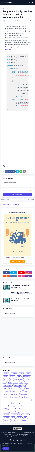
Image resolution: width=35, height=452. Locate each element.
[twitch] (28, 276)
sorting (5, 411)
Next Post (30, 199)
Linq (22, 397)
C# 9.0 (15, 382)
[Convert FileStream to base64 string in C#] (6, 300)
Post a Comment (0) (17, 194)
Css (26, 382)
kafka (17, 394)
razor (5, 406)
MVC (13, 400)
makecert (6, 400)
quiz (20, 403)
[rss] (24, 440)
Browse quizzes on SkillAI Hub (11, 204)
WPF (12, 420)
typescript (6, 417)
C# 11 (9, 382)
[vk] (13, 276)
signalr (18, 408)
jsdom (5, 394)
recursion (17, 406)
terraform (23, 411)
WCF (25, 417)
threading (6, 414)
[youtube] (21, 272)
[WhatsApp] (20, 171)
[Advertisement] (17, 145)
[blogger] (6, 276)
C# (7, 8)
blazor (15, 379)
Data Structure (7, 385)
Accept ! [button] (6, 448)
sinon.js (25, 408)
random (26, 403)
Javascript (14, 391)
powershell (7, 403)
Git (17, 388)
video (13, 417)
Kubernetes (24, 394)
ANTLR (28, 373)
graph (21, 388)
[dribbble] (21, 276)
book (21, 379)
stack (16, 411)
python (14, 403)
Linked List (6, 397)
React (11, 406)
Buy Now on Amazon (17, 261)
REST (5, 408)
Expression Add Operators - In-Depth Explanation (20, 286)
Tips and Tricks (16, 414)
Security (12, 408)
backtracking (26, 376)
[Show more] (27, 171)
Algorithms (14, 373)
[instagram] (28, 272)
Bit (10, 379)
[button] (2, 2)
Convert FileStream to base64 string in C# (20, 299)
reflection (25, 406)
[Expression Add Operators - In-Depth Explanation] (6, 287)
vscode (19, 417)
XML (17, 420)
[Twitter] (17, 171)
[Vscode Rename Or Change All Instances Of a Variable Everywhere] (6, 294)
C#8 (21, 382)
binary (5, 379)
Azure (18, 376)
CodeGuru (8, 2)
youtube (23, 420)
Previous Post (5, 199)
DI (25, 385)
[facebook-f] (6, 272)
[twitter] (13, 272)
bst (26, 379)
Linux (27, 397)
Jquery (26, 391)
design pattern (18, 385)
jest (21, 391)
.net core (6, 373)
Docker (6, 388)
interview (6, 391)
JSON (11, 394)
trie (27, 414)
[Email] (24, 171)
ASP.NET (12, 376)
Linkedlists (15, 397)
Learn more (5, 445)
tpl (23, 414)
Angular (22, 373)
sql (11, 411)
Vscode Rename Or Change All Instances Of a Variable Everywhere (21, 293)
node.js (19, 400)
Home (4, 8)
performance (27, 400)
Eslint (12, 388)
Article (5, 376)
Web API (6, 420)
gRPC (27, 388)
